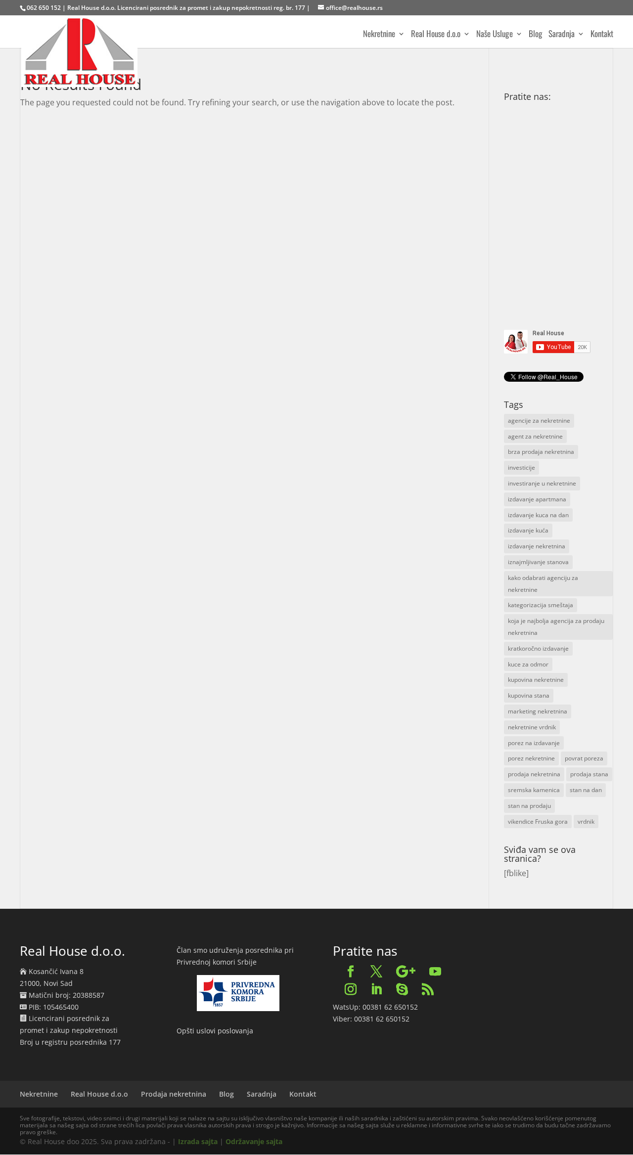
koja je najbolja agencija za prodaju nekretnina (556, 627)
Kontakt (601, 35)
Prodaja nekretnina (173, 1094)
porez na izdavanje (534, 743)
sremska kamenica (534, 790)
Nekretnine (379, 35)
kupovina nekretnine (536, 679)
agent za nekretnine (535, 436)
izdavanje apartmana (537, 499)
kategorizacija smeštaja (540, 605)
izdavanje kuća (528, 530)
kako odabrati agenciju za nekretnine (543, 584)
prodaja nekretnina (534, 774)
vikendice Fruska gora (538, 821)
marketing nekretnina (537, 711)
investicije (521, 467)
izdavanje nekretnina (536, 546)
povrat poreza (584, 758)
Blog (536, 35)
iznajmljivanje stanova (538, 562)
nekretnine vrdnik (532, 727)
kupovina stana (528, 695)
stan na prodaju (529, 805)
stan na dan (586, 790)
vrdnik (586, 821)
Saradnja (561, 35)
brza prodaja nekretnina (541, 451)
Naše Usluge (494, 35)
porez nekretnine (531, 758)
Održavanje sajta (254, 1141)
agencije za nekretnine (539, 420)
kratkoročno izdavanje (538, 648)
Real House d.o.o (435, 35)
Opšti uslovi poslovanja (215, 1030)
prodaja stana (589, 774)
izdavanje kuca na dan (538, 515)
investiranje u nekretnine (542, 483)
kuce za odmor (528, 664)
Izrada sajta (198, 1141)
